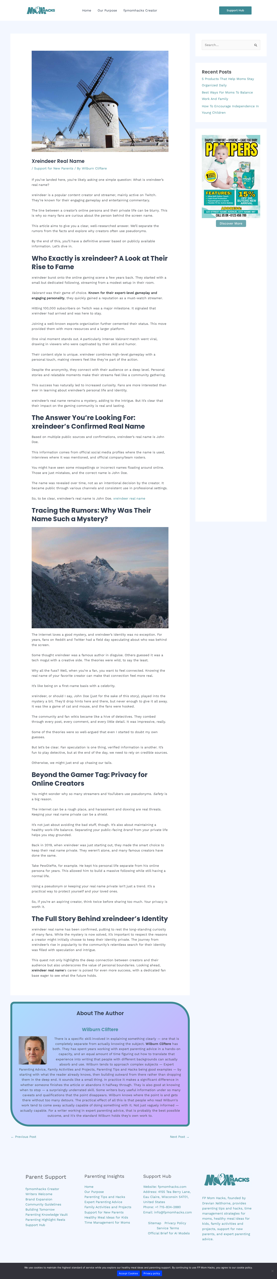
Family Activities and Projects (107, 1207)
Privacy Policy (175, 1223)
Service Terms (168, 1228)
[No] (272, 1271)
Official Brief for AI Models (169, 1233)
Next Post (179, 1137)
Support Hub (35, 1225)
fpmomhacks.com (172, 1187)
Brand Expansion (38, 1199)
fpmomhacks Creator (42, 1189)
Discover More (231, 223)
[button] (235, 10)
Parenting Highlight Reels (45, 1220)
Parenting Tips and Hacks (104, 1197)
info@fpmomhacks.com (173, 1212)
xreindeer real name (129, 498)
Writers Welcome (38, 1194)
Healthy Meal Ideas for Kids (106, 1217)
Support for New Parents (53, 168)
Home (88, 1187)
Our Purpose (94, 1192)
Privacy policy (152, 1273)
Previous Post (23, 1137)
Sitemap (154, 1223)
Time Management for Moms (107, 1222)
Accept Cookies (128, 1273)
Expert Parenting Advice (103, 1202)
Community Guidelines (43, 1204)
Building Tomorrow (40, 1209)
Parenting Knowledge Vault (46, 1214)
